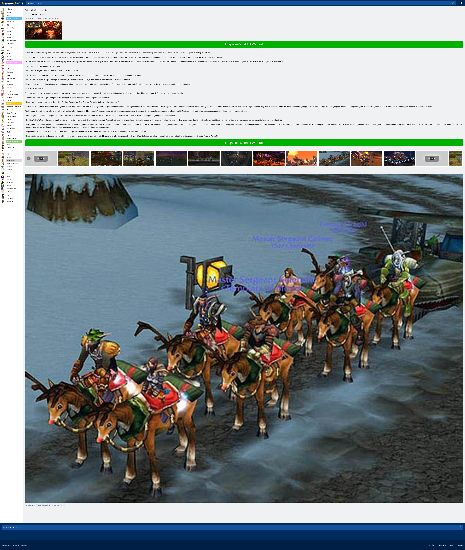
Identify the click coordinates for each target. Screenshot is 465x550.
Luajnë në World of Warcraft (244, 44)
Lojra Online (442, 545)
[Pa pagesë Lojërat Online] (13, 3)
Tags (451, 545)
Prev (29, 158)
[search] (453, 3)
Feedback (460, 545)
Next (460, 158)
